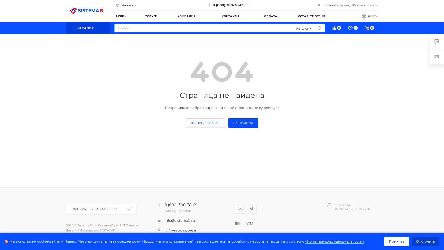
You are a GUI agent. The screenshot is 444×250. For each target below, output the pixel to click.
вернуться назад (205, 123)
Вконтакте (240, 209)
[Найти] (320, 28)
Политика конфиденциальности (352, 207)
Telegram (252, 209)
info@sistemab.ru (180, 220)
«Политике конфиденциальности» (334, 241)
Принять (396, 241)
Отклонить (425, 241)
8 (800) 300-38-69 (229, 5)
